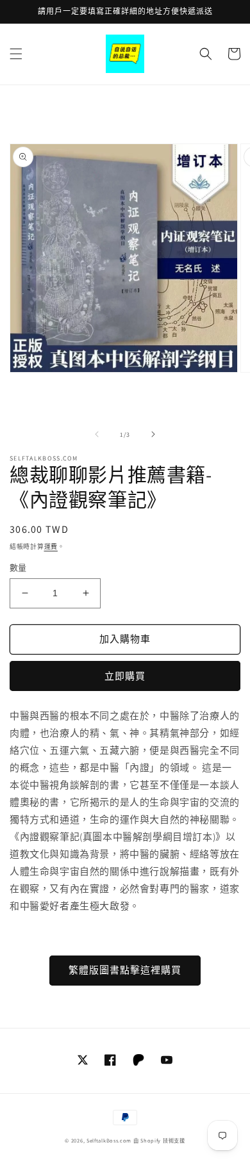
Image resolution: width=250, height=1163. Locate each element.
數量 (18, 567)
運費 (51, 546)
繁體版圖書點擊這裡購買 (125, 970)
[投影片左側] (97, 434)
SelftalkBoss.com (109, 1140)
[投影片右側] (153, 434)
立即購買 (125, 676)
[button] (16, 54)
